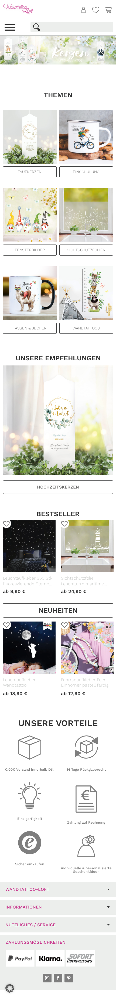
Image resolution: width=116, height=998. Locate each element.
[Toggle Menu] (10, 27)
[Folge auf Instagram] (47, 978)
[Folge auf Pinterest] (68, 978)
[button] (4, 521)
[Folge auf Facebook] (58, 978)
